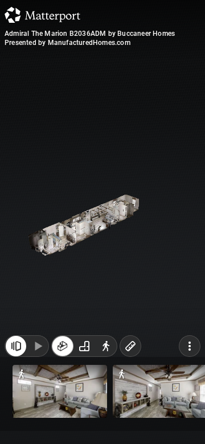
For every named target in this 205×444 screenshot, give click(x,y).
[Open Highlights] (16, 420)
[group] (84, 420)
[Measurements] (130, 420)
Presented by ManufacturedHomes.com (67, 43)
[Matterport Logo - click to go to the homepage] (42, 15)
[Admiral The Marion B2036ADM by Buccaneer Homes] (102, 222)
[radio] (62, 420)
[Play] (37, 420)
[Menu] (189, 420)
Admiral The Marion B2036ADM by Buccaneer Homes (90, 34)
